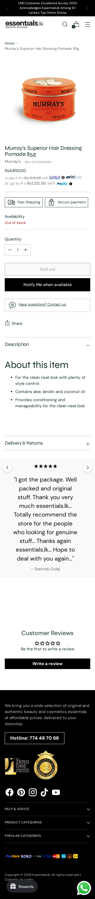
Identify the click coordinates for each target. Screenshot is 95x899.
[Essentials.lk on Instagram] (32, 793)
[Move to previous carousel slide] (7, 467)
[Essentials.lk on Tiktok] (44, 793)
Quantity (13, 239)
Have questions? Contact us (42, 304)
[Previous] (8, 8)
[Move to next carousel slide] (87, 467)
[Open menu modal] (87, 24)
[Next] (87, 8)
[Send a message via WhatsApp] (84, 888)
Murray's (13, 161)
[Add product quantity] (10, 250)
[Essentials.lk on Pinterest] (21, 793)
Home (10, 43)
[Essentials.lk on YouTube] (56, 793)
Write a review (47, 663)
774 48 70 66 (44, 738)
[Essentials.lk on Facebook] (9, 793)
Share (17, 323)
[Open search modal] (64, 24)
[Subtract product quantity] (25, 250)
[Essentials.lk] (24, 24)
